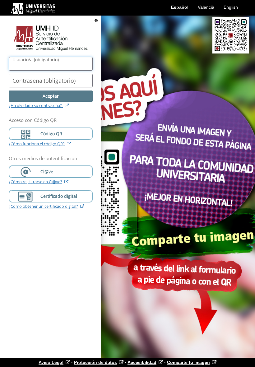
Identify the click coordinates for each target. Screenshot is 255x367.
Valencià (206, 7)
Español (179, 7)
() (35, 60)
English (231, 7)
